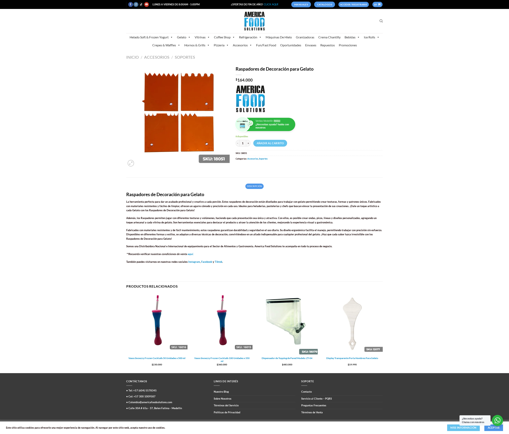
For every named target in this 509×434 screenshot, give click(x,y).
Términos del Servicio (226, 405)
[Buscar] (381, 21)
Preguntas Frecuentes (313, 405)
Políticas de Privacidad (227, 412)
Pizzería (219, 45)
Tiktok (218, 261)
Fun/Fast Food (266, 45)
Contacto (306, 391)
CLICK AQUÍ (271, 4)
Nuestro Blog (221, 391)
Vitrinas (200, 37)
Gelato (181, 37)
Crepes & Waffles (164, 45)
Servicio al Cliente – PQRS (316, 398)
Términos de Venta (312, 412)
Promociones (348, 45)
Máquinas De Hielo (279, 37)
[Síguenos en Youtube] (146, 4)
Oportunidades (290, 45)
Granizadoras (305, 37)
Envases (310, 45)
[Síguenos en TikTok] (141, 4)
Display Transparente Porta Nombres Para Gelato (352, 358)
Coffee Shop (222, 37)
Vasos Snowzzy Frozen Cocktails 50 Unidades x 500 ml (156, 358)
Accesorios (240, 45)
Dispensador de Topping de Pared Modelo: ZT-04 (287, 358)
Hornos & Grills (194, 45)
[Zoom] (131, 163)
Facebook (206, 261)
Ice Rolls (369, 37)
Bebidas (350, 37)
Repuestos (327, 45)
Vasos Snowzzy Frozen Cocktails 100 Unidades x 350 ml (222, 360)
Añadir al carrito (270, 143)
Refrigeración (248, 37)
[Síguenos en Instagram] (135, 4)
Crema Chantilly (329, 37)
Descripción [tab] (254, 186)
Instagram (194, 261)
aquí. (190, 254)
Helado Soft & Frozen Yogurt (149, 37)
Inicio (132, 57)
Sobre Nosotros (222, 398)
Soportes (185, 57)
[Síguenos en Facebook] (130, 4)
